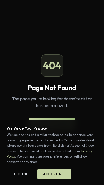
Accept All (54, 174)
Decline (20, 174)
